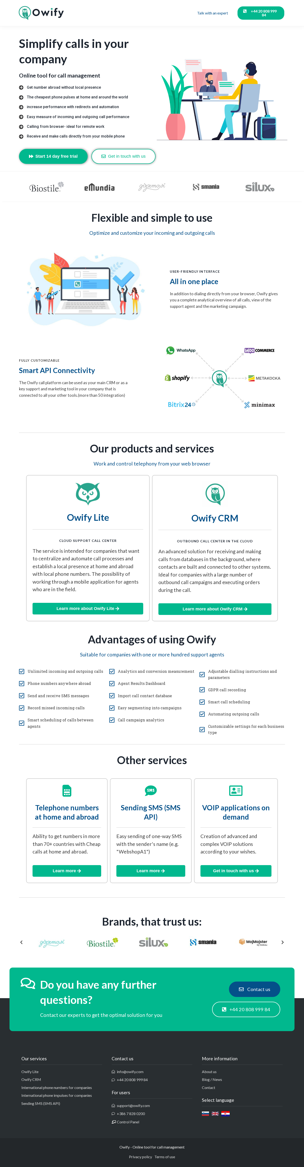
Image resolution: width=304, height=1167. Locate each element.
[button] (21, 942)
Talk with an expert (212, 13)
